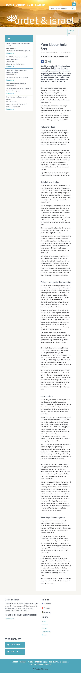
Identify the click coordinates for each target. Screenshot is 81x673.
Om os (30, 5)
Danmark (45, 625)
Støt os (10, 5)
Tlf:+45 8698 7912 (62, 662)
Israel (44, 621)
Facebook (46, 604)
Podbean (47, 612)
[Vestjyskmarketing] (40, 668)
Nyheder (45, 628)
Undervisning (46, 631)
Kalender (40, 5)
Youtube (46, 608)
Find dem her (9, 619)
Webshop (20, 5)
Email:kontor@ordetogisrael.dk (40, 664)
